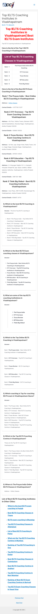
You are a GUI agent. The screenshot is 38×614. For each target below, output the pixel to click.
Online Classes (13, 103)
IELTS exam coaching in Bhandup (21, 520)
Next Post (19, 603)
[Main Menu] (34, 5)
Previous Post (19, 598)
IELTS (3, 25)
